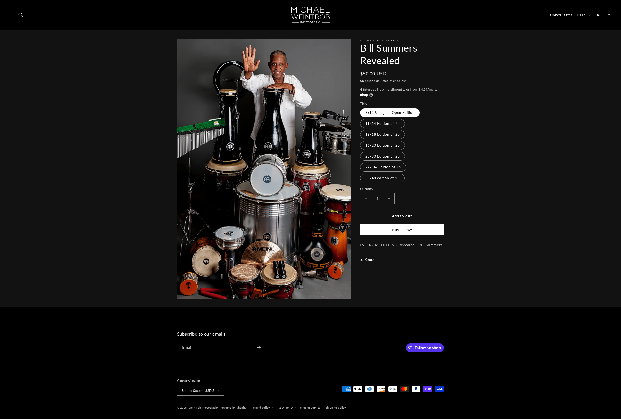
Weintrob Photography (204, 407)
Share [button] (369, 260)
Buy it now (402, 230)
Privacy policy (284, 407)
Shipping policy (336, 407)
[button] (10, 15)
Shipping (366, 81)
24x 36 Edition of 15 (383, 167)
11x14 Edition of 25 (382, 123)
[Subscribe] (258, 347)
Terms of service (309, 407)
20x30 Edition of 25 (382, 156)
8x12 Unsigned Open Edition (390, 113)
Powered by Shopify (233, 407)
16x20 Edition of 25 (382, 145)
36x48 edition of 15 (382, 178)
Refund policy (261, 407)
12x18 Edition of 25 (382, 134)
